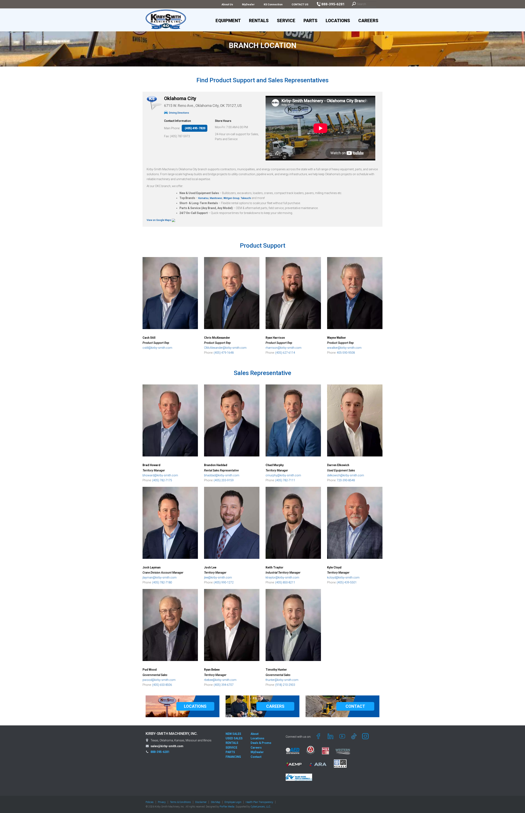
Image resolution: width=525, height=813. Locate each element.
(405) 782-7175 (162, 480)
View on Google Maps (159, 220)
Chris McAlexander (217, 337)
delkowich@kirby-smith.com (345, 475)
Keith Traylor (274, 567)
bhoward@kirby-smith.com (160, 475)
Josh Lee (210, 567)
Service (286, 20)
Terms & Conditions (180, 802)
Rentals (259, 20)
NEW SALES (233, 733)
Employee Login (233, 802)
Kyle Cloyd (334, 567)
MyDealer (248, 4)
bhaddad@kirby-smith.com (221, 475)
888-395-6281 (160, 752)
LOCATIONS (195, 706)
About (255, 733)
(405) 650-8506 (162, 684)
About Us (227, 4)
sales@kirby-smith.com (167, 746)
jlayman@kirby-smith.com (160, 577)
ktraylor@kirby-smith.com (282, 577)
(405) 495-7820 (195, 128)
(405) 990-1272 (224, 582)
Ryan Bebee (212, 669)
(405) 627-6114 (285, 352)
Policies (150, 802)
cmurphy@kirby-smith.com (283, 475)
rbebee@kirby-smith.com (220, 680)
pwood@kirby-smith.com (159, 680)
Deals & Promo (261, 742)
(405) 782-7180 (162, 582)
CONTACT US (300, 4)
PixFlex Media (227, 806)
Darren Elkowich (338, 465)
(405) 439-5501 (347, 582)
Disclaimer (201, 802)
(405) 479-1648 (224, 352)
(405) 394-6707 (224, 684)
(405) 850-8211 (285, 582)
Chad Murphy (275, 465)
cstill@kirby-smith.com (157, 347)
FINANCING (233, 756)
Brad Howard (151, 465)
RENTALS (232, 742)
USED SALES (234, 738)
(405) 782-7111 (285, 480)
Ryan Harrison (275, 337)
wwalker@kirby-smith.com (344, 347)
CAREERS (275, 706)
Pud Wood (150, 669)
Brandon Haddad (215, 465)
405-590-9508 (346, 352)
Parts (310, 20)
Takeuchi (246, 198)
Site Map (215, 802)
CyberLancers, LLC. (261, 806)
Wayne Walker (336, 337)
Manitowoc (216, 198)
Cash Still (149, 337)
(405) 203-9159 (224, 480)
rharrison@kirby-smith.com (283, 347)
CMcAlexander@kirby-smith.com (225, 347)
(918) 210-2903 (285, 684)
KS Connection (273, 4)
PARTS (230, 752)
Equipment (228, 20)
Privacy (162, 802)
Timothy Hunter (276, 669)
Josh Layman (152, 567)
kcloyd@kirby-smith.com (343, 577)
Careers (368, 20)
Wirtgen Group (231, 198)
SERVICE (231, 747)
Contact (256, 756)
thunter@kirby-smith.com (282, 680)
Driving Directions (178, 112)
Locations (338, 20)
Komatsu (203, 198)
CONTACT (355, 706)
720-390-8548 (346, 480)
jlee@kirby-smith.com (218, 577)
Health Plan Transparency (259, 802)
